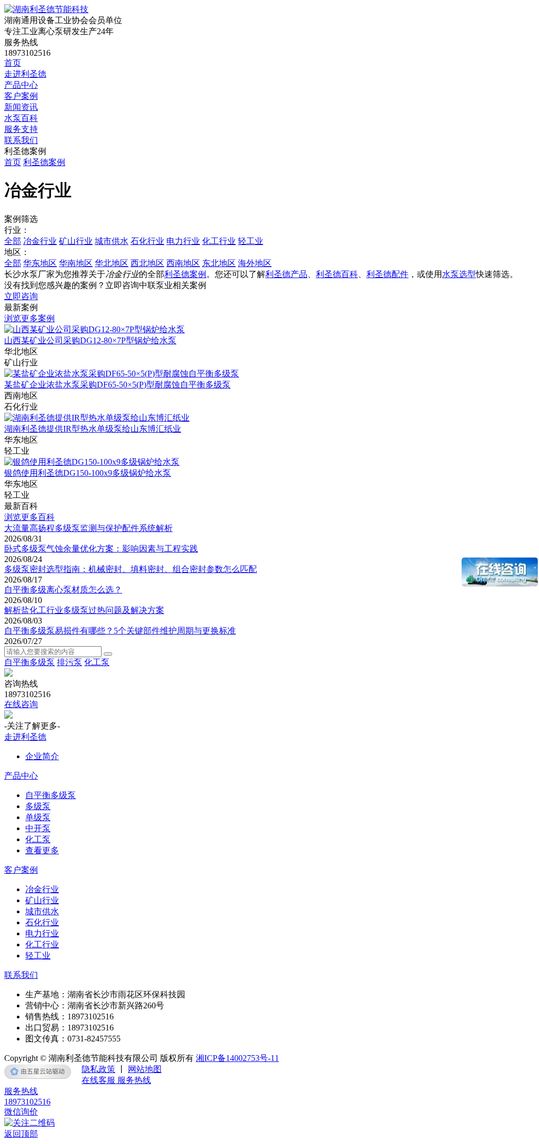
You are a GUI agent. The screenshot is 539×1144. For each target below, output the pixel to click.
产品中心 (21, 84)
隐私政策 (98, 1069)
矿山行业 (76, 241)
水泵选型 (459, 274)
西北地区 (147, 263)
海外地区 (255, 263)
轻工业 (250, 241)
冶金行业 (40, 241)
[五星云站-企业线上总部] (37, 1071)
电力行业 (183, 241)
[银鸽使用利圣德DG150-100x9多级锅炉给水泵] (91, 461)
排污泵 (69, 662)
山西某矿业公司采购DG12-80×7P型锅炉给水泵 (90, 340)
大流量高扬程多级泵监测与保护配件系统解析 (88, 528)
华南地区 (76, 263)
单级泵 (38, 817)
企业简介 (42, 756)
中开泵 (38, 828)
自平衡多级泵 (29, 662)
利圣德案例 (44, 162)
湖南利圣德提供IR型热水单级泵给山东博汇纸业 (92, 428)
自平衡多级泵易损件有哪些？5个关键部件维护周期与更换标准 (120, 630)
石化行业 (147, 241)
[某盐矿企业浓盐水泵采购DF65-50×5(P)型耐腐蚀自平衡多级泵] (121, 373)
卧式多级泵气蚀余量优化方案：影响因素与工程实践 (101, 548)
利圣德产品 (286, 274)
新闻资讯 (21, 107)
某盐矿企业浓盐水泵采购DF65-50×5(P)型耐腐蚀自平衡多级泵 (117, 384)
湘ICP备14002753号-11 (237, 1058)
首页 (12, 62)
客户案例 (21, 95)
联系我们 (21, 140)
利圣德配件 (387, 274)
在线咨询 (21, 704)
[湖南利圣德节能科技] (46, 9)
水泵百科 (21, 118)
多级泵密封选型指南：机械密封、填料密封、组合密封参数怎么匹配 (130, 569)
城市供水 (111, 241)
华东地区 (40, 263)
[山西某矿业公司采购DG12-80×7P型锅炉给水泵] (94, 329)
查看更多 (42, 850)
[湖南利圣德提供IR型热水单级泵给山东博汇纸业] (96, 417)
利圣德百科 (337, 274)
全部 (12, 241)
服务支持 (21, 129)
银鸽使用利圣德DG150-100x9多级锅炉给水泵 (87, 472)
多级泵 (38, 806)
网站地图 (145, 1069)
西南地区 (183, 263)
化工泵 (96, 662)
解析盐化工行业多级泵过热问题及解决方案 (84, 610)
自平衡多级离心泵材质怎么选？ (63, 589)
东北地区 (219, 263)
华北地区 (111, 263)
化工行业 (219, 241)
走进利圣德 (25, 73)
